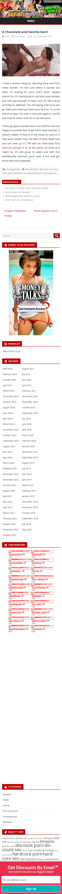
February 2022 (10, 518)
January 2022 (9, 524)
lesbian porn (52, 859)
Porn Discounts (10, 811)
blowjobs (47, 841)
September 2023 (11, 440)
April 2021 (27, 385)
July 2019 (26, 468)
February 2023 (10, 468)
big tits (35, 841)
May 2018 (27, 529)
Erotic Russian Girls (45, 211)
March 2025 (8, 390)
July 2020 (26, 418)
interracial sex (50, 173)
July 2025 (7, 385)
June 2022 (7, 501)
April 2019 (27, 479)
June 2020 (27, 424)
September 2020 (30, 413)
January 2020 (28, 446)
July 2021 (26, 374)
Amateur (7, 794)
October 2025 (9, 379)
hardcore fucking (44, 850)
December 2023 (11, 429)
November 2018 (30, 507)
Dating (6, 805)
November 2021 (11, 529)
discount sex (46, 169)
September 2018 (30, 518)
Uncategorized (13, 169)
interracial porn (34, 173)
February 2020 (29, 440)
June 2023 (7, 451)
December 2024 (11, 396)
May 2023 (7, 457)
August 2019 (28, 462)
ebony (24, 851)
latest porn (41, 859)
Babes (6, 799)
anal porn (48, 838)
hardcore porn (27, 854)
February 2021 (29, 390)
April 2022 (7, 507)
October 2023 (9, 435)
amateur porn (8, 838)
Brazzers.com (8, 846)
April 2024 (7, 418)
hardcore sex (20, 173)
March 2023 (8, 462)
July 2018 (26, 524)
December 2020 (30, 396)
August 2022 (9, 490)
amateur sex (21, 838)
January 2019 (28, 496)
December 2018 (30, 501)
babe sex (10, 842)
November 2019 (30, 451)
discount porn (32, 169)
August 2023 (9, 446)
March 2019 (28, 485)
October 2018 (28, 512)
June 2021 (27, 379)
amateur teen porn (35, 838)
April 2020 (27, 429)
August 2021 (28, 368)
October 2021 (9, 535)
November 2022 (11, 479)
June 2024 (7, 413)
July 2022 (7, 496)
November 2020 (30, 401)
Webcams (7, 822)
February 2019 (29, 490)
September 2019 (30, 457)
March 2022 (8, 512)
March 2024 (8, 424)
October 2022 (9, 485)
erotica (31, 850)
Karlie (7, 36)
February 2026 (10, 374)
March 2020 (28, 435)
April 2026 (7, 368)
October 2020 (28, 407)
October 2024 (9, 401)
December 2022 (11, 474)
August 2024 (9, 407)
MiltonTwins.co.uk (11, 351)
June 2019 (27, 474)
